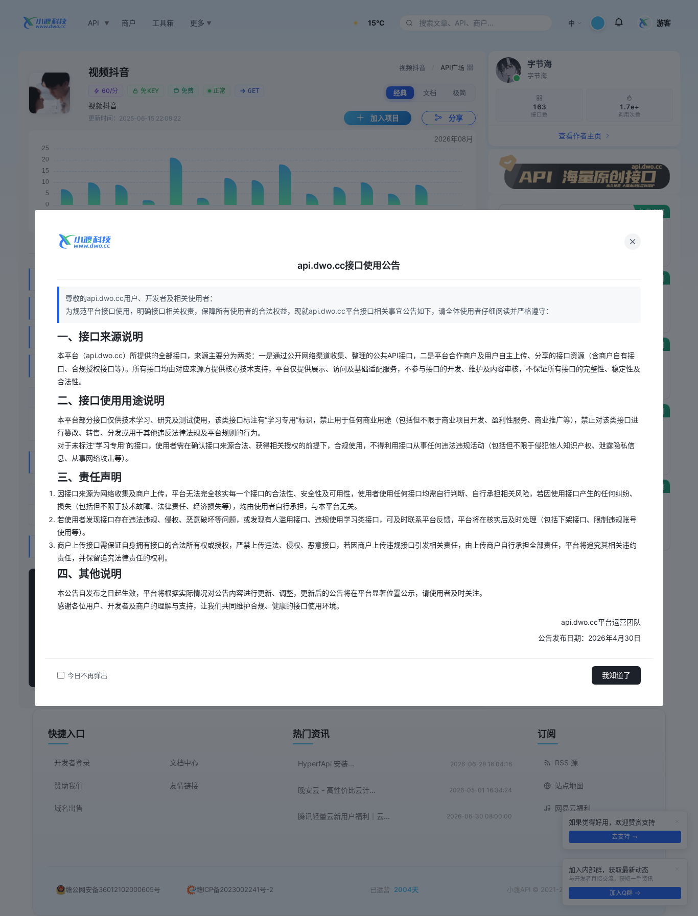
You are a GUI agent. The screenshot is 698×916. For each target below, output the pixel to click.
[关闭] (632, 241)
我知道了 (616, 675)
